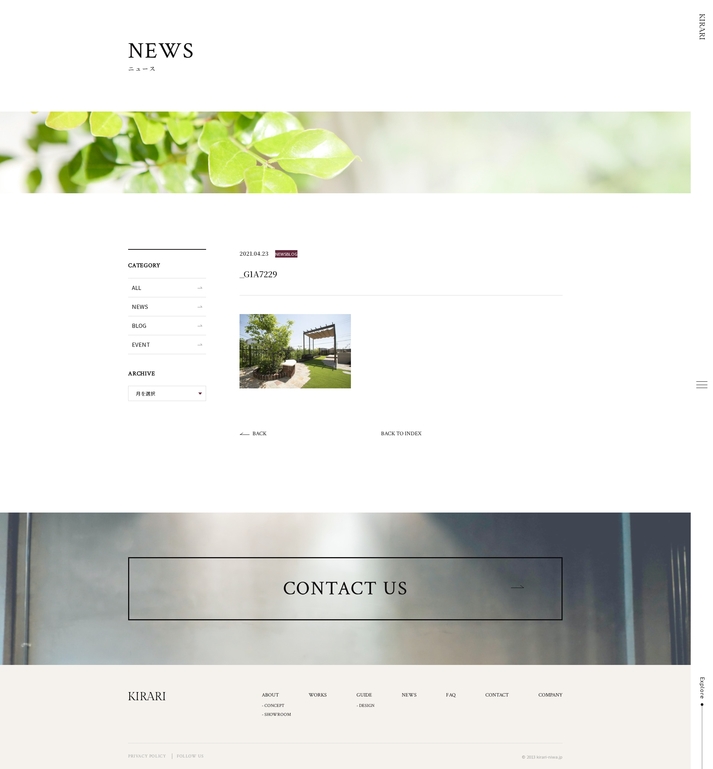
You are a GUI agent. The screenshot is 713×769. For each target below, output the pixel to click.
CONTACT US (345, 588)
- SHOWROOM (276, 714)
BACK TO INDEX (401, 433)
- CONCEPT (273, 705)
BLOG (139, 325)
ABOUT (270, 695)
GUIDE (364, 695)
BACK (260, 433)
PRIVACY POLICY (147, 756)
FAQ (451, 695)
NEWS (140, 306)
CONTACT (497, 695)
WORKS (318, 695)
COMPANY (550, 695)
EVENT (141, 344)
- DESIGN (365, 705)
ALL (136, 287)
